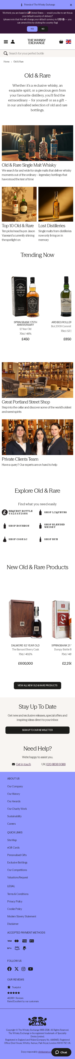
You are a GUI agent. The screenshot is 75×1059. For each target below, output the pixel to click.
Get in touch (23, 764)
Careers (11, 823)
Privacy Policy (14, 901)
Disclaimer (13, 924)
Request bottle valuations (21, 512)
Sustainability (14, 816)
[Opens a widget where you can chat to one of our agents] (61, 1052)
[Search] (6, 53)
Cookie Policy (14, 909)
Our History (13, 794)
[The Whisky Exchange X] (16, 969)
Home (6, 61)
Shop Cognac (18, 539)
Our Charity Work (17, 808)
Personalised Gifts (16, 855)
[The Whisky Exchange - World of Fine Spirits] (36, 41)
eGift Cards (13, 847)
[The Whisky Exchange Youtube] (30, 969)
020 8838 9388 (56, 764)
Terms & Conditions (17, 894)
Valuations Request (17, 877)
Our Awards (13, 801)
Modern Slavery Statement (21, 916)
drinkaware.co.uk (46, 1051)
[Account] (13, 41)
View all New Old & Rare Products (37, 685)
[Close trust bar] (71, 4)
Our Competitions (17, 870)
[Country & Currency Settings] (68, 41)
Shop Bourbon (19, 525)
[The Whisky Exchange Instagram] (23, 969)
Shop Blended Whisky (54, 526)
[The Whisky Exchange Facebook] (9, 969)
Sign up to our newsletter (37, 730)
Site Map (12, 840)
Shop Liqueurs (55, 512)
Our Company (15, 786)
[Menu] (6, 41)
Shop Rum (51, 539)
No (43, 29)
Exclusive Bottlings (17, 862)
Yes (32, 29)
